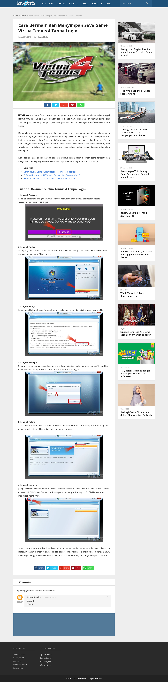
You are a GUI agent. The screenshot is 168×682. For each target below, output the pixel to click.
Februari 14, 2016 (49, 597)
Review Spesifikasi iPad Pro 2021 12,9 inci (135, 212)
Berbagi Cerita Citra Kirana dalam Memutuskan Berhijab (136, 412)
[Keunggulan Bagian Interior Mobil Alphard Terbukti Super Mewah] (136, 42)
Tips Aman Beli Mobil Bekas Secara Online (135, 90)
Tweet (53, 568)
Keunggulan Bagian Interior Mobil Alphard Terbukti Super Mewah (136, 50)
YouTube (47, 665)
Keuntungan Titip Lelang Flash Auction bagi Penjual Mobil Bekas (134, 172)
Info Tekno (47, 3)
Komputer (97, 3)
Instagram (48, 658)
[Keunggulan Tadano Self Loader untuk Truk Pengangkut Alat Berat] (136, 122)
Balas (20, 602)
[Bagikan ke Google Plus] (64, 105)
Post (78, 568)
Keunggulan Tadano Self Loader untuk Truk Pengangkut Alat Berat (133, 131)
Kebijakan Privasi (20, 664)
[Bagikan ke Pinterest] (72, 105)
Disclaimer (17, 661)
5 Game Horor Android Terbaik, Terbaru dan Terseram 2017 (52, 175)
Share (41, 568)
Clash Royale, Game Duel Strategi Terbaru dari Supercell (50, 171)
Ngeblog (61, 3)
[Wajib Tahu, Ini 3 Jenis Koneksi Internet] (136, 286)
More (110, 3)
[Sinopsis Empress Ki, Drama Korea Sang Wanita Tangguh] (136, 325)
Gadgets (73, 3)
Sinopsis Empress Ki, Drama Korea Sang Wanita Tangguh (135, 332)
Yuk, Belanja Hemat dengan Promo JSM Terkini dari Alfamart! (135, 372)
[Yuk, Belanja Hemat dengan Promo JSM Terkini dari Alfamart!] (136, 364)
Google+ (47, 661)
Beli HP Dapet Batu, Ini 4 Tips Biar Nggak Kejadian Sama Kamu (136, 253)
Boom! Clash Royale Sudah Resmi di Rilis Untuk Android (49, 178)
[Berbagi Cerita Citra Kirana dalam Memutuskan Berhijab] (136, 405)
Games (85, 3)
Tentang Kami (18, 654)
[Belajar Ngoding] (20, 599)
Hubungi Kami (18, 658)
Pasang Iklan (18, 668)
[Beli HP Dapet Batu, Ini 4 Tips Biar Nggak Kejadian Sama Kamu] (136, 244)
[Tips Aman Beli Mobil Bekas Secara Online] (136, 84)
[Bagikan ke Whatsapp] (80, 105)
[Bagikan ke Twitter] (55, 105)
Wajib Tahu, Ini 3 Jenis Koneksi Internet (132, 293)
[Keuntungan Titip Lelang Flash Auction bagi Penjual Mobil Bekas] (136, 164)
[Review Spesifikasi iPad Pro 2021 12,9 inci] (136, 206)
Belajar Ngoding (34, 597)
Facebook (48, 654)
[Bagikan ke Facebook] (47, 105)
